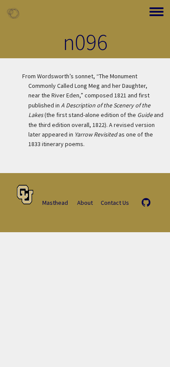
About (85, 203)
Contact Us (115, 203)
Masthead (55, 203)
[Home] (13, 13)
